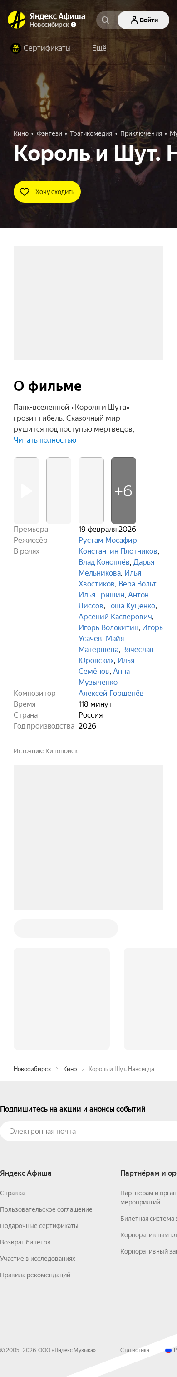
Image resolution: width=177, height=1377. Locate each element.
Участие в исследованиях (37, 1258)
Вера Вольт (137, 584)
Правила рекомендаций (35, 1275)
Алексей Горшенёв (111, 693)
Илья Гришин (101, 595)
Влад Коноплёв (104, 562)
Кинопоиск (61, 751)
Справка (12, 1193)
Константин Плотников (118, 551)
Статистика (134, 1350)
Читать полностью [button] (45, 440)
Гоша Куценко (131, 606)
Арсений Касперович (115, 616)
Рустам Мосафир (108, 540)
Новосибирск (32, 1069)
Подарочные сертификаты (39, 1225)
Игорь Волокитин (108, 627)
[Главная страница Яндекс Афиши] (17, 20)
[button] (99, 48)
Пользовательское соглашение (46, 1209)
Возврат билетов (25, 1242)
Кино (70, 1069)
